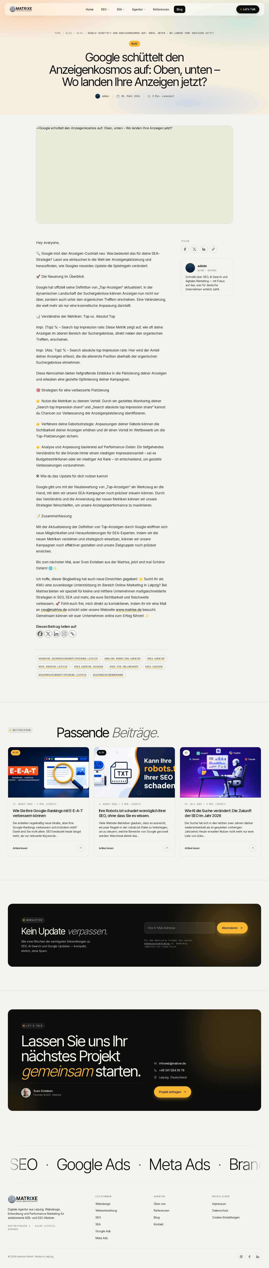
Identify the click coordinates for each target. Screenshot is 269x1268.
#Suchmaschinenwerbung (108, 674)
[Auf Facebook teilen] (185, 249)
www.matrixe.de (129, 610)
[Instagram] (64, 633)
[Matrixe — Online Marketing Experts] (21, 9)
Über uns (159, 1203)
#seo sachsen (154, 666)
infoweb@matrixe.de (172, 1063)
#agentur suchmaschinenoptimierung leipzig (68, 658)
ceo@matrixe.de (54, 610)
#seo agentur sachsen (88, 666)
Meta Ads (102, 1238)
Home (90, 9)
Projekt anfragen (170, 1092)
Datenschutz (220, 1210)
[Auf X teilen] (194, 249)
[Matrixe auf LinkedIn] (257, 1256)
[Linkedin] (56, 633)
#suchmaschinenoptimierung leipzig (62, 674)
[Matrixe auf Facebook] (249, 1256)
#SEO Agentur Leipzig (53, 666)
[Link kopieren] (213, 249)
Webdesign (103, 1203)
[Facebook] (40, 633)
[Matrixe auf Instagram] (241, 1256)
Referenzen (161, 9)
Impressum (219, 1203)
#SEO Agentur (156, 658)
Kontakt (158, 1224)
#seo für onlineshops (124, 666)
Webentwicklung (106, 1210)
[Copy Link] (72, 633)
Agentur (137, 9)
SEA (119, 9)
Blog (180, 9)
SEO (104, 9)
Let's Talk (249, 9)
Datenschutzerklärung (157, 943)
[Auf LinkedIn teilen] (204, 249)
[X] (48, 633)
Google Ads (103, 1231)
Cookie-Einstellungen (226, 1217)
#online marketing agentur (123, 658)
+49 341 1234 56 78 (172, 1070)
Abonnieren (230, 928)
